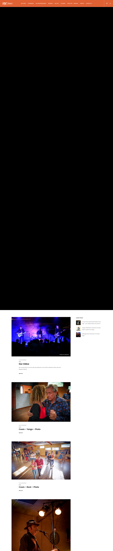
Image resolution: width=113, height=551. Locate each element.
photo (20, 362)
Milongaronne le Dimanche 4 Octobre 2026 (91, 335)
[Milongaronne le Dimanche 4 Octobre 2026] (78, 334)
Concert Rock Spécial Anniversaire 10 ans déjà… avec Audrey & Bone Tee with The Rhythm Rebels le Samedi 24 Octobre (91, 323)
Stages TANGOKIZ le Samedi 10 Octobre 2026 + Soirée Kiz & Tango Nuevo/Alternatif (91, 329)
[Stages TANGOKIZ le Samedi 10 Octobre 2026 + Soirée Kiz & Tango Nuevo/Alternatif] (78, 328)
